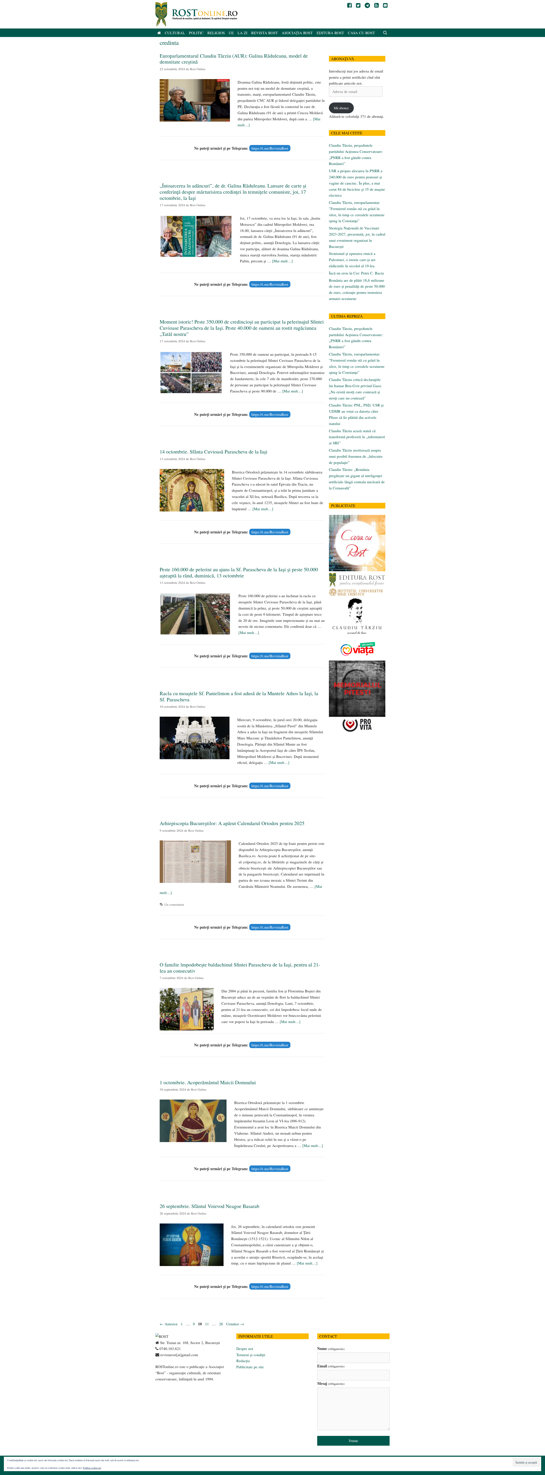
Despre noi (244, 1348)
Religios (216, 32)
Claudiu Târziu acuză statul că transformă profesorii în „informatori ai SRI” (357, 437)
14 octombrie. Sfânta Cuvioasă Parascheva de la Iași (213, 451)
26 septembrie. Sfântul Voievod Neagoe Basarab (209, 1206)
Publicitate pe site (250, 1366)
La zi (242, 32)
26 (221, 1323)
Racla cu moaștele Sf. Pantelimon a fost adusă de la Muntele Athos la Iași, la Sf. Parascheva (239, 696)
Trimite (353, 1440)
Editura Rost (330, 32)
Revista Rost (264, 32)
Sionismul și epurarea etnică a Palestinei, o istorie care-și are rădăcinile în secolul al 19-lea (352, 259)
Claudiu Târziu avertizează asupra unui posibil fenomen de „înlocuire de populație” (356, 456)
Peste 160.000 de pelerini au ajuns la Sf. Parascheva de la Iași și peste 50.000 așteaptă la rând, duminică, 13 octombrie (239, 572)
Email (330, 1366)
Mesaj (330, 1383)
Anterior (169, 1323)
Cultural (175, 32)
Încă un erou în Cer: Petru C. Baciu (356, 273)
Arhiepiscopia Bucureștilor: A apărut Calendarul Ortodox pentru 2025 (232, 823)
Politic (196, 32)
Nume (330, 1348)
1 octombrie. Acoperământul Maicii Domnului (208, 1082)
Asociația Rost (297, 32)
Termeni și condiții (250, 1354)
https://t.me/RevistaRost (269, 148)
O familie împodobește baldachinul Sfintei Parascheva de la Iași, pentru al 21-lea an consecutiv (240, 967)
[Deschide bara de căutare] (385, 32)
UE (231, 32)
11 (207, 1323)
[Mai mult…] (282, 260)
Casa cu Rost (361, 32)
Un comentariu (174, 904)
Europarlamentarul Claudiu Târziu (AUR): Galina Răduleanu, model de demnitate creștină (234, 58)
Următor (235, 1323)
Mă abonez (341, 108)
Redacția (243, 1360)
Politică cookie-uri (92, 1467)
